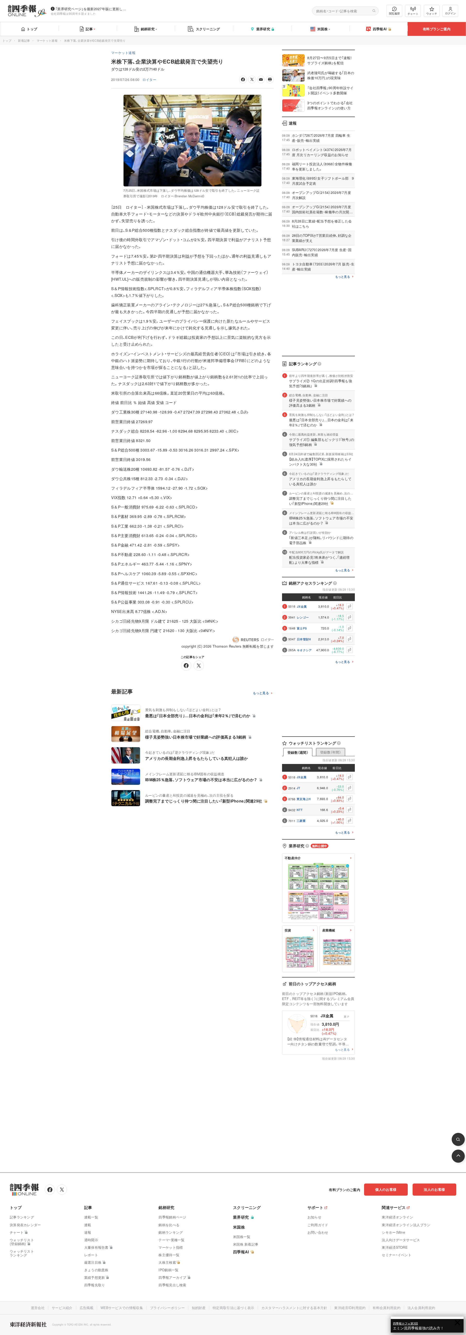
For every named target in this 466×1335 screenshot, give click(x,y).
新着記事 (24, 40)
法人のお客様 (434, 1189)
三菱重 (301, 820)
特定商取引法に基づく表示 (233, 1307)
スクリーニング (208, 28)
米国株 (322, 28)
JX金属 (302, 606)
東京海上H (304, 799)
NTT (299, 810)
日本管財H (304, 639)
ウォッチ (431, 13)
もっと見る (261, 693)
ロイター (149, 79)
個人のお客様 (386, 1189)
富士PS (302, 628)
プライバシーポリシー (167, 1307)
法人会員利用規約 (421, 1307)
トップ (32, 28)
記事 (89, 28)
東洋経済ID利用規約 (350, 1307)
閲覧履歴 (394, 13)
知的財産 (199, 1307)
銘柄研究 (148, 28)
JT (298, 788)
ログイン (450, 13)
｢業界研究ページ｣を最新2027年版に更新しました (92, 9)
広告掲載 (86, 1307)
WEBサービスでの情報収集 (121, 1307)
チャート (413, 14)
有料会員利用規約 (386, 1307)
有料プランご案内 (436, 28)
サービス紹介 (62, 1307)
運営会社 (38, 1307)
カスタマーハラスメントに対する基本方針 (294, 1307)
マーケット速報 (47, 40)
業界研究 (263, 28)
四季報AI (380, 28)
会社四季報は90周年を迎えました (73, 13)
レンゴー (303, 617)
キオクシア (304, 650)
